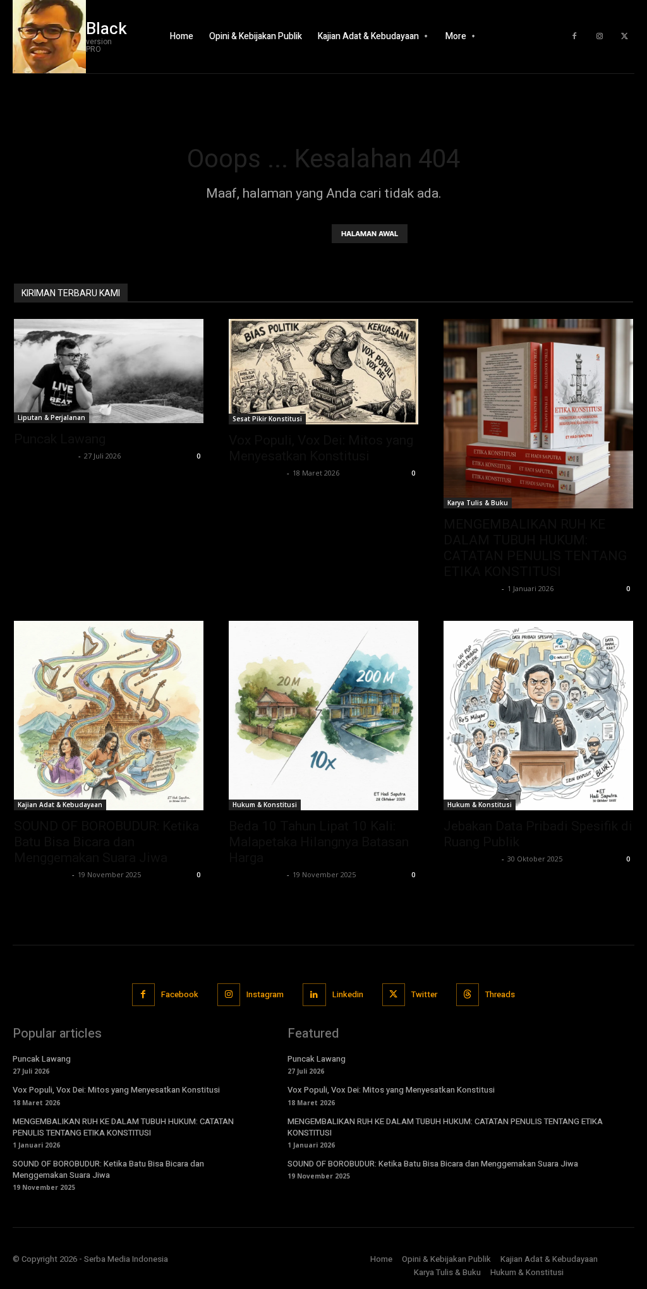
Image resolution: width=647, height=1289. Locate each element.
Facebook (179, 994)
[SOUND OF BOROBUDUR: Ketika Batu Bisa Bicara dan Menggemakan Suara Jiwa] (108, 715)
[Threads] (467, 994)
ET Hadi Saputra (44, 455)
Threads (500, 994)
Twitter (424, 994)
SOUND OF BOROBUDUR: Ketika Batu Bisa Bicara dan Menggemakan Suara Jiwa (106, 841)
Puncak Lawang (60, 439)
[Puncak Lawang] (108, 371)
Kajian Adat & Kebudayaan (60, 804)
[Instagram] (599, 36)
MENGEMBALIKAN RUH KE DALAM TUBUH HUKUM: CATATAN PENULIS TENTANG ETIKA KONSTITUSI (535, 548)
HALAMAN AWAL (369, 233)
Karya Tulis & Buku (477, 502)
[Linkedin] (314, 994)
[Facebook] (574, 36)
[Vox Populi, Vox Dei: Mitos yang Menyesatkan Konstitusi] (323, 372)
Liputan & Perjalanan (51, 417)
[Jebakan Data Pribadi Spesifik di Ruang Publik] (538, 715)
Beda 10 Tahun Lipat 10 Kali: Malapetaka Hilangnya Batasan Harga (319, 841)
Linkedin (347, 994)
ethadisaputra (256, 472)
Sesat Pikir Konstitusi (267, 418)
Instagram (265, 994)
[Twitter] (624, 36)
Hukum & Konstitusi (265, 804)
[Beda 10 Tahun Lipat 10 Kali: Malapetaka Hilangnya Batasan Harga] (323, 715)
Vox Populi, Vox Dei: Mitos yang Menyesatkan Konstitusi (321, 448)
